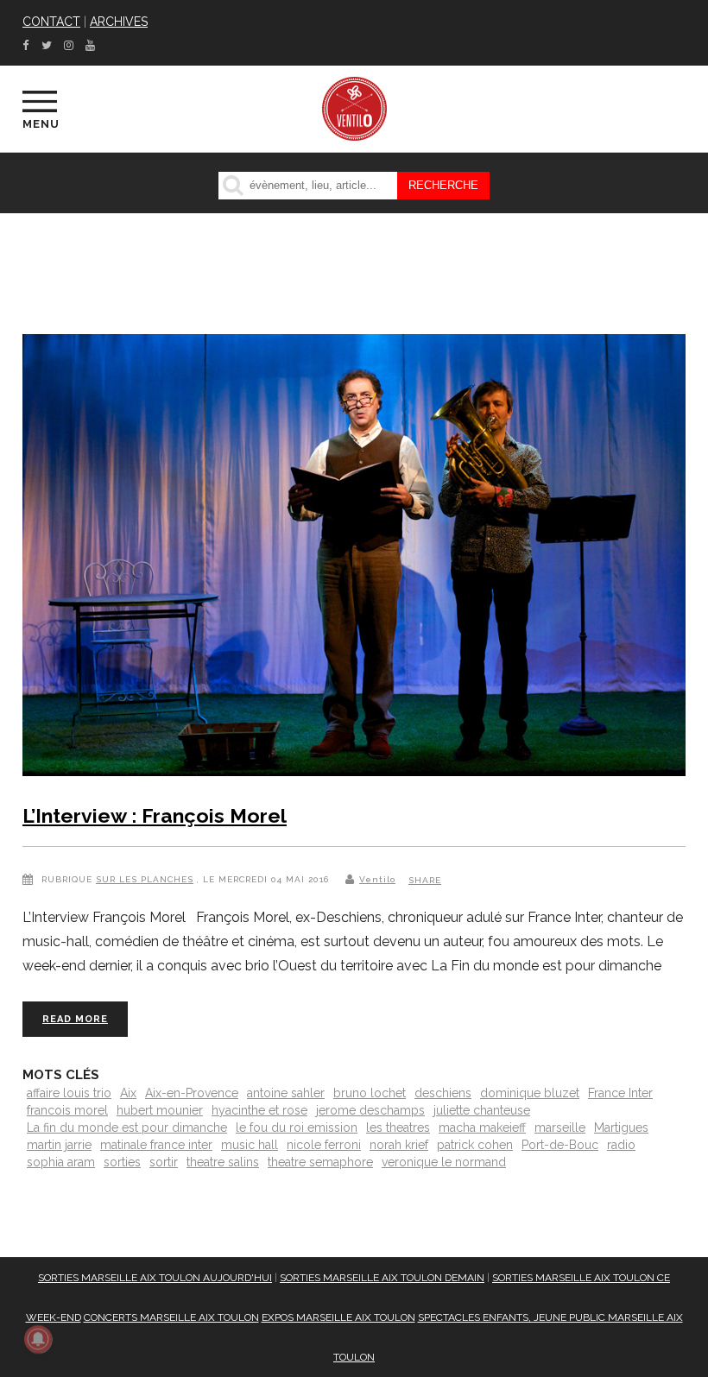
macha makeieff (482, 1127)
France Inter (620, 1093)
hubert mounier (160, 1110)
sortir (163, 1162)
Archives (119, 21)
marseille (559, 1127)
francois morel (67, 1110)
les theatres (398, 1127)
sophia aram (61, 1162)
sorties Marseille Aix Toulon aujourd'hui (155, 1278)
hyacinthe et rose (259, 1110)
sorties (122, 1162)
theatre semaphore (320, 1162)
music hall (249, 1145)
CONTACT (51, 21)
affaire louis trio (69, 1093)
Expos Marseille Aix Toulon (338, 1317)
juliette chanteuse (481, 1110)
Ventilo (377, 879)
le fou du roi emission (296, 1127)
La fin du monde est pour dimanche (127, 1127)
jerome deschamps (370, 1110)
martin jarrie (59, 1145)
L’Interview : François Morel (154, 815)
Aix (128, 1093)
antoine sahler (286, 1093)
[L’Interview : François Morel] (354, 558)
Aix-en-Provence (191, 1093)
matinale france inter (156, 1145)
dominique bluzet (529, 1093)
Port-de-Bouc (560, 1145)
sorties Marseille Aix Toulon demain (382, 1278)
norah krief (399, 1145)
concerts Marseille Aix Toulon (171, 1317)
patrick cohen (475, 1145)
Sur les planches (144, 879)
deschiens (442, 1093)
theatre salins (222, 1162)
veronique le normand (444, 1162)
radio (621, 1145)
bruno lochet (369, 1093)
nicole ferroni (324, 1145)
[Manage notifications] (38, 1339)
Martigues (621, 1127)
